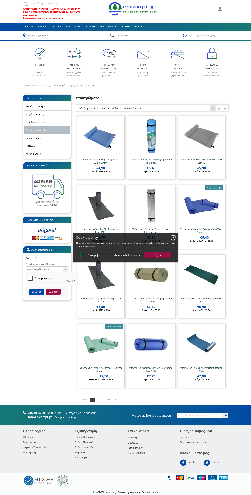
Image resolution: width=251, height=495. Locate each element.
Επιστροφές (81, 457)
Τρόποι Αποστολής (85, 447)
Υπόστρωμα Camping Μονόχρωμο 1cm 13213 (101, 300)
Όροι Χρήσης (30, 452)
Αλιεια (78, 26)
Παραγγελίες (32, 258)
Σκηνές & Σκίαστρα (35, 106)
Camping (90, 26)
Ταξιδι (101, 26)
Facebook (193, 462)
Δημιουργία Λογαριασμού (193, 442)
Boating (29, 26)
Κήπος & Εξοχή (33, 153)
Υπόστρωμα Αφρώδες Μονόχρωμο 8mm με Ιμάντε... (151, 300)
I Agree (157, 255)
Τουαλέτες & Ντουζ (35, 122)
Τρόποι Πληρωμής (84, 442)
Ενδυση (112, 26)
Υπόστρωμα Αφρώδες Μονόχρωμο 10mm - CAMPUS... (151, 369)
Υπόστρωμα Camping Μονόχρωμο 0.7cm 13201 (201, 300)
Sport (67, 26)
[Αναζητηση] (26, 3)
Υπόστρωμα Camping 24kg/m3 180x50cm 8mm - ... (101, 369)
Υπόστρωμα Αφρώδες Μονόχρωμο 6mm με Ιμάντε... (151, 161)
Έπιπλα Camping (34, 137)
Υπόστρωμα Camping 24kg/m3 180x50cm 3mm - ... (201, 231)
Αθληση (137, 26)
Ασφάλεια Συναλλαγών (34, 447)
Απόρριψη (94, 255)
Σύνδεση (37, 291)
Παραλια (30, 145)
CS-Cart (154, 492)
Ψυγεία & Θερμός (35, 114)
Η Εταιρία (28, 436)
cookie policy (148, 242)
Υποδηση (125, 26)
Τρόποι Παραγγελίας (85, 436)
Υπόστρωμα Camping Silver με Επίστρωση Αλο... (201, 369)
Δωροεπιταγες (82, 452)
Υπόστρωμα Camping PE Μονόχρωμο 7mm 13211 (101, 231)
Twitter (215, 462)
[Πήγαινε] (65, 269)
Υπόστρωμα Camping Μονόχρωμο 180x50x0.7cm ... (100, 161)
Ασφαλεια (56, 26)
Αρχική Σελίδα (30, 85)
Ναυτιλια (42, 26)
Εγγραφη (53, 291)
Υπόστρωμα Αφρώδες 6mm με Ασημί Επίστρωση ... (151, 231)
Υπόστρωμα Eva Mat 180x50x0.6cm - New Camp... (201, 161)
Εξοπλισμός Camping (65, 85)
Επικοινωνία (29, 442)
